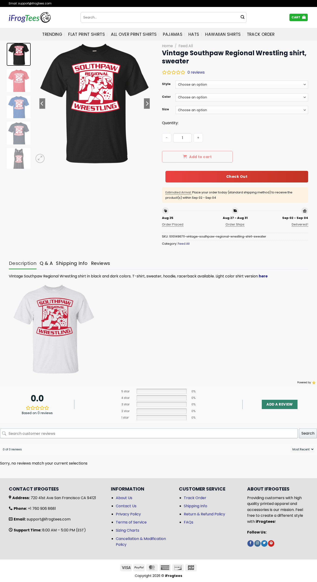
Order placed (173, 224)
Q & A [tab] (46, 263)
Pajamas (172, 34)
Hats (193, 34)
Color (166, 96)
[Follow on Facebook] (250, 543)
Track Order (261, 34)
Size (165, 109)
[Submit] (242, 17)
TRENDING (52, 34)
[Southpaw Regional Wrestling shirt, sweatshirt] (54, 329)
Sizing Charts (127, 530)
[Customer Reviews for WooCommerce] (313, 382)
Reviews (100, 263)
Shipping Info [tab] (71, 263)
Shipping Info (195, 506)
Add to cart (200, 156)
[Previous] (42, 103)
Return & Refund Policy (204, 514)
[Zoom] (40, 158)
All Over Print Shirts (134, 34)
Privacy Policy (128, 514)
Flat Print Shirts (86, 34)
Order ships (235, 224)
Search (307, 433)
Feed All (185, 46)
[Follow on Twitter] (264, 543)
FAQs (188, 522)
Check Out (236, 176)
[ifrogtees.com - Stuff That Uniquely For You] (41, 17)
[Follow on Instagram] (257, 543)
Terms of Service (131, 522)
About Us (124, 498)
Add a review (279, 404)
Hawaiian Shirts (223, 34)
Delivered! (300, 224)
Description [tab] (22, 263)
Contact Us (126, 506)
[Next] (147, 103)
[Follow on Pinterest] (271, 543)
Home (167, 46)
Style (166, 84)
